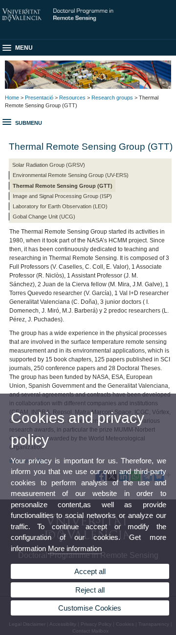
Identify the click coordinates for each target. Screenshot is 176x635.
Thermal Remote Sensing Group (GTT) (62, 186)
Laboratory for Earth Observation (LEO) (60, 206)
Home (12, 97)
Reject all (90, 590)
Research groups (112, 97)
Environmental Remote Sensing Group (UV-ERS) (71, 175)
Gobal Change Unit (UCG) (44, 216)
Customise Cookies (89, 608)
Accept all (90, 571)
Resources (72, 97)
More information (75, 548)
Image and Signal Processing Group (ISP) (62, 196)
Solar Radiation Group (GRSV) (48, 165)
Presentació (39, 97)
